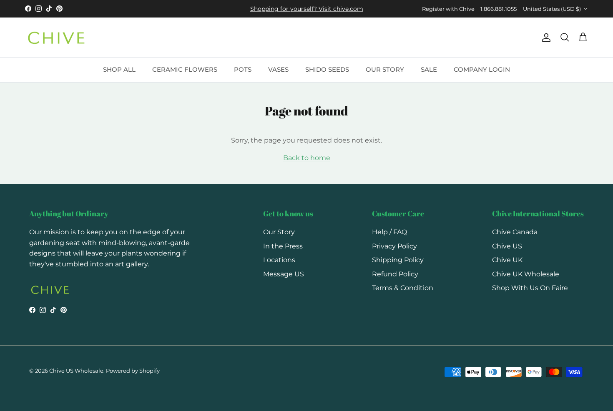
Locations (279, 260)
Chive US (507, 246)
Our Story (279, 232)
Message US (283, 274)
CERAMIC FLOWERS (184, 69)
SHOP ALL (119, 69)
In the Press (283, 246)
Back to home (306, 158)
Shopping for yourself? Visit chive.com (306, 9)
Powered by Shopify (133, 370)
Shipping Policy (398, 260)
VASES (278, 69)
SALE (429, 69)
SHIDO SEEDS (327, 69)
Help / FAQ (389, 232)
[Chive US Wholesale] (56, 37)
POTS (242, 69)
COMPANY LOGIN (482, 69)
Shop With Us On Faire (530, 288)
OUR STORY (385, 69)
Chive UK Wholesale (525, 274)
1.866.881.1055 (498, 8)
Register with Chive (448, 8)
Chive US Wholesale (76, 370)
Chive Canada (515, 232)
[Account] (544, 38)
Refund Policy (395, 274)
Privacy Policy (394, 246)
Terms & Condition (402, 288)
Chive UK (507, 260)
